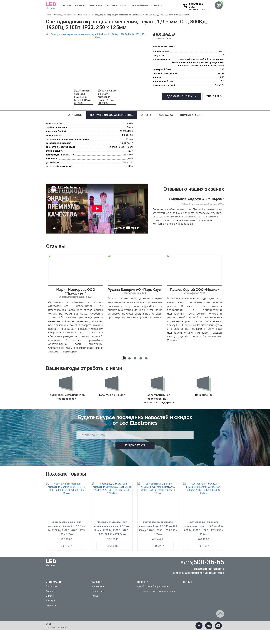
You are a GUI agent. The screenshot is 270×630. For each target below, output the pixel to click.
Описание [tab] (75, 114)
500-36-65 (202, 562)
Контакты (156, 5)
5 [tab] (146, 358)
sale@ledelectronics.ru (199, 9)
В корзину (66, 546)
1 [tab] (124, 358)
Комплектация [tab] (191, 114)
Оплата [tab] (146, 114)
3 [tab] (135, 358)
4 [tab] (141, 358)
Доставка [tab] (166, 114)
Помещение (98, 591)
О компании (95, 5)
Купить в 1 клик (213, 96)
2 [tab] (129, 358)
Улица (95, 596)
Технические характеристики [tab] (112, 114)
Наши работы (140, 5)
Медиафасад (98, 586)
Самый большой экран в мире (152, 586)
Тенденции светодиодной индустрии (156, 591)
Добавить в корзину (181, 96)
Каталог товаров (73, 5)
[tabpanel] (75, 304)
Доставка (111, 5)
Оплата (124, 5)
